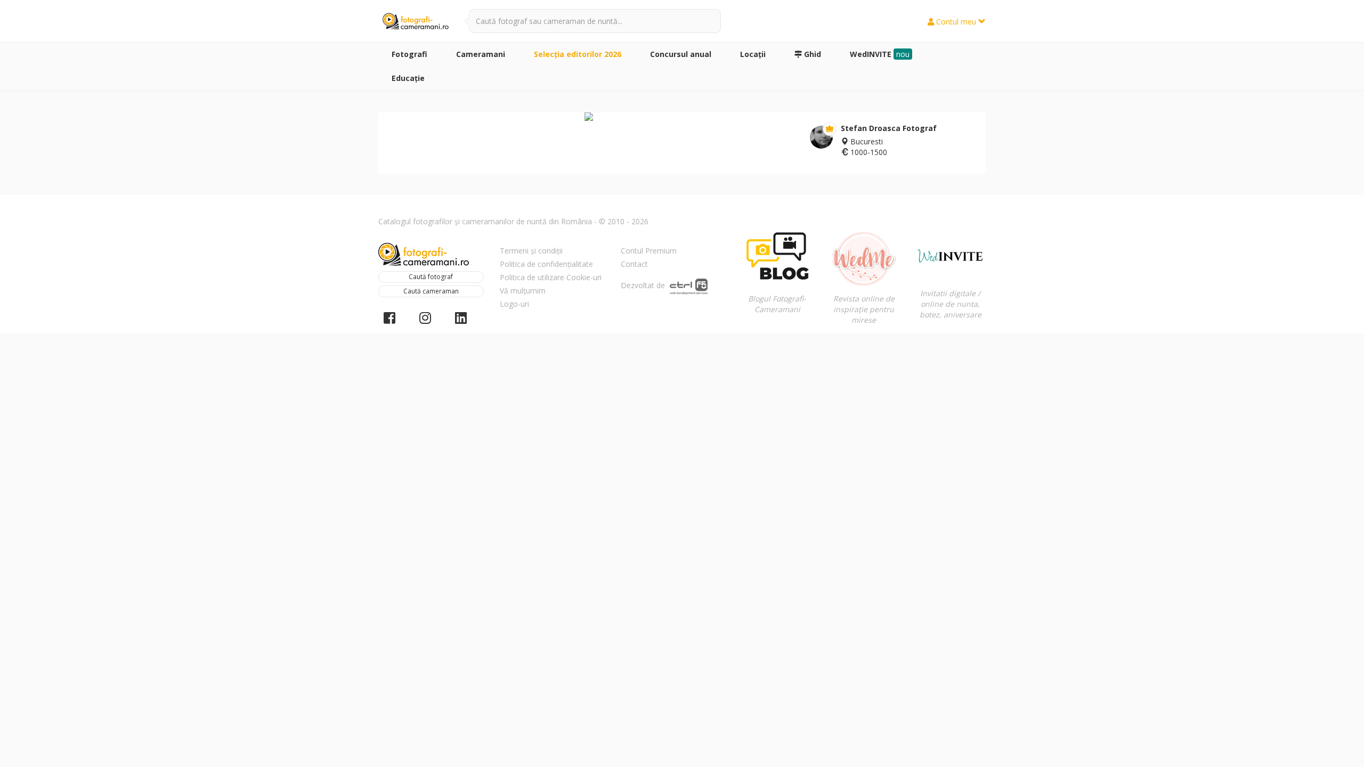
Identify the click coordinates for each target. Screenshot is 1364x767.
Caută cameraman (431, 291)
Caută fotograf (431, 276)
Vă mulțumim (523, 290)
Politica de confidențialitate (546, 264)
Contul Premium (649, 251)
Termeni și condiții (531, 251)
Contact (634, 264)
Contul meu (956, 22)
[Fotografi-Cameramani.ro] (415, 21)
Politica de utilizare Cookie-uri (551, 277)
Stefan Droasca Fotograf (889, 128)
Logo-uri (514, 304)
